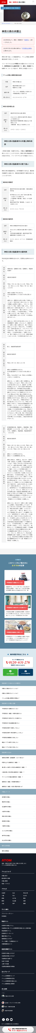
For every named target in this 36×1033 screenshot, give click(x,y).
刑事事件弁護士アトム (7, 925)
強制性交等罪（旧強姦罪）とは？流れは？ (13, 757)
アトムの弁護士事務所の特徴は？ (11, 698)
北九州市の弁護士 (6, 840)
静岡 (3, 901)
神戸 (13, 903)
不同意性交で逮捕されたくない (10, 708)
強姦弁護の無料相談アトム (7, 23)
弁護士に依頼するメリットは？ (10, 693)
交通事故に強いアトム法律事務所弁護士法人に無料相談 (16, 928)
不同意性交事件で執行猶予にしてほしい (12, 732)
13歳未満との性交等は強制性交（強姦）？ (13, 772)
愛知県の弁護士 (6, 821)
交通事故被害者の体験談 (8, 966)
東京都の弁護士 (6, 797)
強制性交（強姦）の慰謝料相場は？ (11, 782)
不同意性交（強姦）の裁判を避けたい (12, 713)
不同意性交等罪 (26, 48)
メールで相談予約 (25, 673)
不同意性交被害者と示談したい (10, 737)
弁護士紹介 (5, 876)
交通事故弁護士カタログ (8, 956)
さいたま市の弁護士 (7, 831)
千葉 (3, 895)
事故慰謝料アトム (6, 931)
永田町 (3, 893)
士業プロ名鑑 (5, 964)
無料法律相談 (5, 851)
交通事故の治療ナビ (7, 958)
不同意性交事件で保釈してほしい (11, 728)
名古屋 (14, 901)
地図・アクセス (6, 883)
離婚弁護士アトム (6, 936)
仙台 (13, 893)
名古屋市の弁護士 (6, 806)
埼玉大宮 (25, 893)
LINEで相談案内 (10, 674)
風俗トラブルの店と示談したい (10, 747)
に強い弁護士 (17, 2)
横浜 (24, 898)
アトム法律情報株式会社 (8, 978)
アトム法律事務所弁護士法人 (9, 981)
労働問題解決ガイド (7, 944)
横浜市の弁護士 (6, 802)
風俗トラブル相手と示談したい (10, 742)
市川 (13, 895)
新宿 (3, 898)
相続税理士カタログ (7, 938)
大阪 (3, 903)
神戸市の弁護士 (6, 835)
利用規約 (4, 916)
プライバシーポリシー (7, 913)
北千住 (14, 898)
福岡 (24, 903)
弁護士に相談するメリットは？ (10, 688)
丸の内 (25, 895)
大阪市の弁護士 (6, 811)
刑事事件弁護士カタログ (8, 953)
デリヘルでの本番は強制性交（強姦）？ (12, 777)
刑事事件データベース (7, 933)
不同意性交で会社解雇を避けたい (11, 723)
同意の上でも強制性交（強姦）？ (11, 762)
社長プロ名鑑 (5, 961)
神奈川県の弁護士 (6, 816)
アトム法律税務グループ (8, 976)
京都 (24, 901)
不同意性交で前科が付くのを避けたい (12, 718)
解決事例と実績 (6, 878)
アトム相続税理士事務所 (8, 984)
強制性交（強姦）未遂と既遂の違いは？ (12, 786)
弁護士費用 (5, 881)
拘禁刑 (26, 40)
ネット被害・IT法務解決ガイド (10, 941)
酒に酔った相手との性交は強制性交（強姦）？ (14, 767)
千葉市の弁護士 (6, 826)
